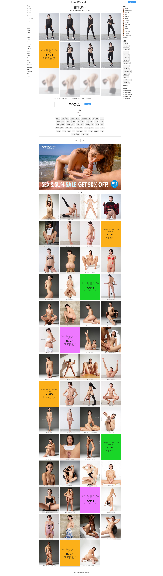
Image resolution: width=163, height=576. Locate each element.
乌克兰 (72, 118)
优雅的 (102, 128)
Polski (28, 51)
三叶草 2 (127, 20)
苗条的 (96, 121)
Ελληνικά (29, 67)
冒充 (73, 124)
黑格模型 (126, 98)
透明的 (87, 124)
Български (29, 71)
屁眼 (83, 134)
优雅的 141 (126, 57)
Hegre (78, 2)
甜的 (92, 124)
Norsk (28, 55)
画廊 (30, 8)
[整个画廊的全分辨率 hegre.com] (49, 81)
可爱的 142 (126, 46)
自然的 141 (126, 82)
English (28, 32)
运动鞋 (76, 128)
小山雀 (57, 118)
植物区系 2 (127, 24)
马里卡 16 (127, 12)
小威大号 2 (127, 32)
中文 (28, 69)
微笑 (73, 131)
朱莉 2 (126, 28)
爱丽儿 (81, 112)
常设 (102, 124)
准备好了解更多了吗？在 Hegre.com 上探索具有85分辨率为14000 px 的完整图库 (73, 98)
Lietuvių (29, 48)
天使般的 (87, 128)
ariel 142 (126, 43)
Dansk (28, 30)
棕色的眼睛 (79, 131)
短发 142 (126, 52)
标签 (30, 15)
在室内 (101, 121)
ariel (87, 134)
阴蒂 (91, 121)
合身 (92, 128)
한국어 (28, 76)
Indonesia (29, 35)
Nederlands (29, 42)
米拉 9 (126, 14)
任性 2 (126, 18)
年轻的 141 (126, 68)
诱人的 (97, 124)
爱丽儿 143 (127, 9)
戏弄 (78, 124)
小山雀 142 (126, 49)
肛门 (79, 121)
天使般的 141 (127, 63)
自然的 (58, 121)
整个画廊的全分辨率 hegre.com (80, 10)
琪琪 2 (126, 30)
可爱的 (68, 121)
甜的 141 (126, 77)
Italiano (28, 60)
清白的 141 (126, 74)
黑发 (63, 118)
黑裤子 (58, 131)
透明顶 (73, 134)
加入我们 (132, 2)
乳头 (67, 118)
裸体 (83, 121)
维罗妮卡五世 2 (128, 35)
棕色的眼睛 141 (127, 71)
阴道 (102, 131)
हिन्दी (28, 74)
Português (29, 64)
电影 (30, 10)
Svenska (29, 58)
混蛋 (67, 128)
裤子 (62, 128)
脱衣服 (90, 131)
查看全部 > (125, 37)
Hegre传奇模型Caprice (128, 94)
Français (29, 44)
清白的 (64, 131)
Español (29, 62)
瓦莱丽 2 (127, 33)
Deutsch (29, 53)
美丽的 (57, 128)
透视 (63, 121)
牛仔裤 (73, 121)
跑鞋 (81, 128)
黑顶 (71, 128)
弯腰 (58, 124)
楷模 (30, 13)
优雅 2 (126, 26)
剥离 (97, 118)
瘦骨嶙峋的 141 (127, 80)
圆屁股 (62, 124)
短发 (82, 124)
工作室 (102, 118)
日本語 (28, 37)
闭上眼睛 (96, 131)
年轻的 (97, 128)
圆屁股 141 (126, 60)
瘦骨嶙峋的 (84, 118)
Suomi (28, 28)
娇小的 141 (126, 66)
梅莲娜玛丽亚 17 (128, 11)
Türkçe (28, 39)
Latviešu (29, 46)
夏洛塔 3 (127, 16)
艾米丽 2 (127, 22)
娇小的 (77, 118)
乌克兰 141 (126, 54)
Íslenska (29, 25)
